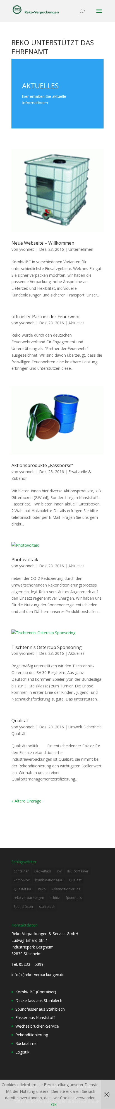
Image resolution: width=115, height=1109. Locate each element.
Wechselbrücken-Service (37, 1026)
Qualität (19, 721)
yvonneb (27, 249)
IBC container (77, 871)
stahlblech (47, 906)
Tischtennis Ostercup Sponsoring (46, 647)
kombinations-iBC (49, 880)
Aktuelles (76, 322)
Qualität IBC (23, 889)
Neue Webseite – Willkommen (42, 243)
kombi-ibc (22, 880)
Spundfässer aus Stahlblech (40, 1009)
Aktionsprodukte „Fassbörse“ (42, 465)
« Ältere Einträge (26, 801)
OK (54, 1104)
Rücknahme (26, 1043)
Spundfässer (23, 906)
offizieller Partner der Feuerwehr (45, 316)
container (21, 871)
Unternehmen (80, 249)
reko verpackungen (29, 897)
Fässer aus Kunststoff (35, 1017)
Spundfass (73, 897)
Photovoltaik (24, 559)
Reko (42, 889)
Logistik (22, 1052)
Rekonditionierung (65, 889)
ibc (59, 871)
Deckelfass (42, 871)
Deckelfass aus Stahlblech (38, 1000)
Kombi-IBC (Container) (35, 991)
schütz (55, 897)
